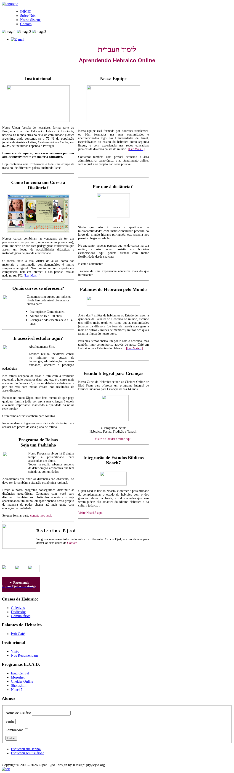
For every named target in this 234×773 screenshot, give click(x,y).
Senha (9, 721)
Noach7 (16, 690)
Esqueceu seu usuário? (27, 753)
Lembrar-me (14, 730)
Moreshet (17, 677)
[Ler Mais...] (32, 275)
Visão (15, 651)
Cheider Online (22, 681)
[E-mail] (17, 39)
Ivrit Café (18, 634)
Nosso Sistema (30, 20)
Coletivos (18, 608)
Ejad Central (20, 673)
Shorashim (18, 685)
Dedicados (18, 612)
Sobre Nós (27, 16)
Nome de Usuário (18, 713)
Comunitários (20, 616)
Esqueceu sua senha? (26, 749)
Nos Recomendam (24, 655)
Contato (26, 24)
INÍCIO (26, 11)
